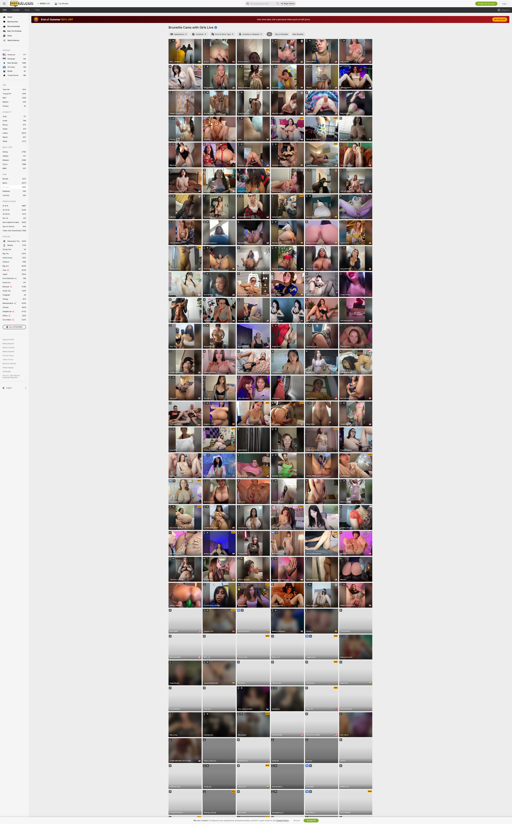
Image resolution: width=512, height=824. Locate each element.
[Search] (278, 3)
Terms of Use (8, 360)
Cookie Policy (282, 820)
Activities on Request (250, 34)
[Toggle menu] (4, 3)
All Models (7, 372)
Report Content (8, 348)
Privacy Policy (8, 356)
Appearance (179, 34)
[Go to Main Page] (22, 3)
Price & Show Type (223, 34)
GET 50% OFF (499, 19)
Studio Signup (8, 368)
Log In (504, 4)
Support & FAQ (8, 340)
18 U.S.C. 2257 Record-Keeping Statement (11, 376)
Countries (199, 34)
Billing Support (8, 344)
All (269, 34)
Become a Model (9, 364)
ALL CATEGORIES (16, 327)
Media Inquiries (8, 352)
